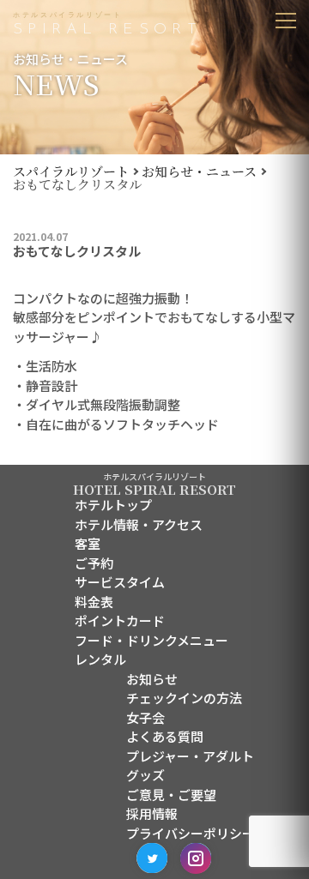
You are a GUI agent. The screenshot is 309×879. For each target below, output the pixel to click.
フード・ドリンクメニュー (151, 640)
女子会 (145, 717)
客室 (87, 543)
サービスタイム (120, 582)
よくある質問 (164, 736)
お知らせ (152, 679)
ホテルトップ (113, 505)
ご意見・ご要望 (171, 795)
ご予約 (94, 563)
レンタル (100, 659)
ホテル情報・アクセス (139, 524)
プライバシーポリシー (190, 833)
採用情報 (152, 813)
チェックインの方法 (184, 698)
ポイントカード (120, 620)
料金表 (94, 602)
